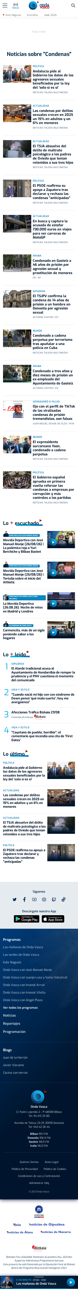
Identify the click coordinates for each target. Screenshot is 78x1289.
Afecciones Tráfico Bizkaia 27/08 (35, 712)
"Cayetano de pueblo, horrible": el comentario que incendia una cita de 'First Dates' (42, 736)
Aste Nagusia (13, 15)
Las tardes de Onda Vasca (21, 955)
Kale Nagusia (12, 962)
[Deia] (17, 1225)
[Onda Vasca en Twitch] (54, 899)
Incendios (32, 15)
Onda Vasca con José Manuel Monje (27, 970)
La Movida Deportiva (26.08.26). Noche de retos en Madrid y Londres (23, 607)
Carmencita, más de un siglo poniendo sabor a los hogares (24, 634)
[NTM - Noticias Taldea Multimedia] (39, 1211)
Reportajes (11, 1023)
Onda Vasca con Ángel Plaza (23, 1000)
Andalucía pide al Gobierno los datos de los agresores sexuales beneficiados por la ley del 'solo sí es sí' (53, 79)
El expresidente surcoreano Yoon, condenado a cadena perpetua (49, 448)
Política (38, 66)
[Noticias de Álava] (20, 1232)
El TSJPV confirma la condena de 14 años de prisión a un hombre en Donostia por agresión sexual (51, 304)
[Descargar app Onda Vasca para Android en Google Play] (26, 919)
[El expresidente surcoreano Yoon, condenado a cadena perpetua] (17, 444)
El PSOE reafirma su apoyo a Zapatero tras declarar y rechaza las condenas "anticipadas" (51, 191)
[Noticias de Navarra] (56, 1232)
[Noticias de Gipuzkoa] (47, 1225)
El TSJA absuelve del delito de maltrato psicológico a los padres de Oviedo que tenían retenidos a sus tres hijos (53, 154)
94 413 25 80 (42, 1116)
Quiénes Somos (29, 1162)
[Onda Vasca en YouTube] (34, 899)
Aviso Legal (51, 1162)
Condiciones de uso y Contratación (39, 1176)
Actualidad (41, 105)
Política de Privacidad (25, 1169)
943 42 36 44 (41, 1127)
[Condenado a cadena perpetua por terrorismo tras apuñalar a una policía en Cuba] (17, 338)
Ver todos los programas (20, 1008)
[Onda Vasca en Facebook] (24, 899)
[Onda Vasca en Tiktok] (64, 899)
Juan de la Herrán (15, 1058)
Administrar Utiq (39, 1183)
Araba (37, 255)
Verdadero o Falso (46, 401)
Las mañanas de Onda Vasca (23, 947)
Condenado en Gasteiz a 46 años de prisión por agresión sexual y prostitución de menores (52, 266)
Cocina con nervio (15, 1073)
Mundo (37, 330)
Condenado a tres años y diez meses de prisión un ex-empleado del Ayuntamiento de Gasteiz (53, 377)
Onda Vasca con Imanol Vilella (24, 992)
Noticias (9, 1015)
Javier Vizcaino (13, 1065)
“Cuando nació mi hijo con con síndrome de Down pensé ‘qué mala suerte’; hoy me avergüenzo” (42, 698)
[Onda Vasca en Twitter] (14, 899)
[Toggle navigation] (5, 5)
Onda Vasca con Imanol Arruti (24, 985)
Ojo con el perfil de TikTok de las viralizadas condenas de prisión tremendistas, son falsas (54, 412)
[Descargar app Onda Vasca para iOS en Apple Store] (53, 919)
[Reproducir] (53, 542)
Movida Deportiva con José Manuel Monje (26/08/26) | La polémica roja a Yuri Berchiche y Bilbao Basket (23, 546)
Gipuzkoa (39, 291)
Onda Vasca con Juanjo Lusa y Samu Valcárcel (35, 977)
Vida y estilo (20, 689)
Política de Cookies (55, 1169)
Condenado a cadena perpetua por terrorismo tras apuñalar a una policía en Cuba (52, 341)
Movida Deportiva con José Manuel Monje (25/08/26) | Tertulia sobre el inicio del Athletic (23, 576)
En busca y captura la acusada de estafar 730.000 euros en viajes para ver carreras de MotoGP (52, 229)
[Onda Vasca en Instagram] (44, 899)
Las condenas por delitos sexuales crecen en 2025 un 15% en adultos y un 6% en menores (53, 117)
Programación (14, 1031)
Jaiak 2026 (50, 15)
